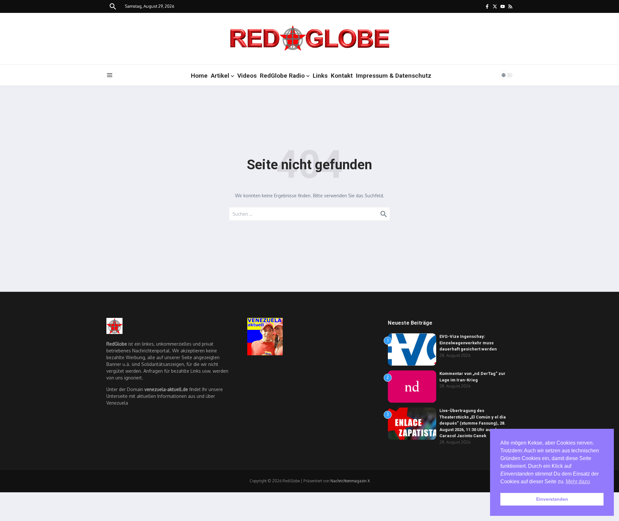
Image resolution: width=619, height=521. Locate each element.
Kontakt (342, 75)
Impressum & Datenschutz (393, 75)
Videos (247, 75)
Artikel (220, 75)
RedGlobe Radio (282, 75)
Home (199, 75)
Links (320, 75)
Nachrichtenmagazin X (350, 480)
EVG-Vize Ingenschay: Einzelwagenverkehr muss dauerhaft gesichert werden (468, 342)
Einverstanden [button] (552, 499)
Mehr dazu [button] (578, 481)
